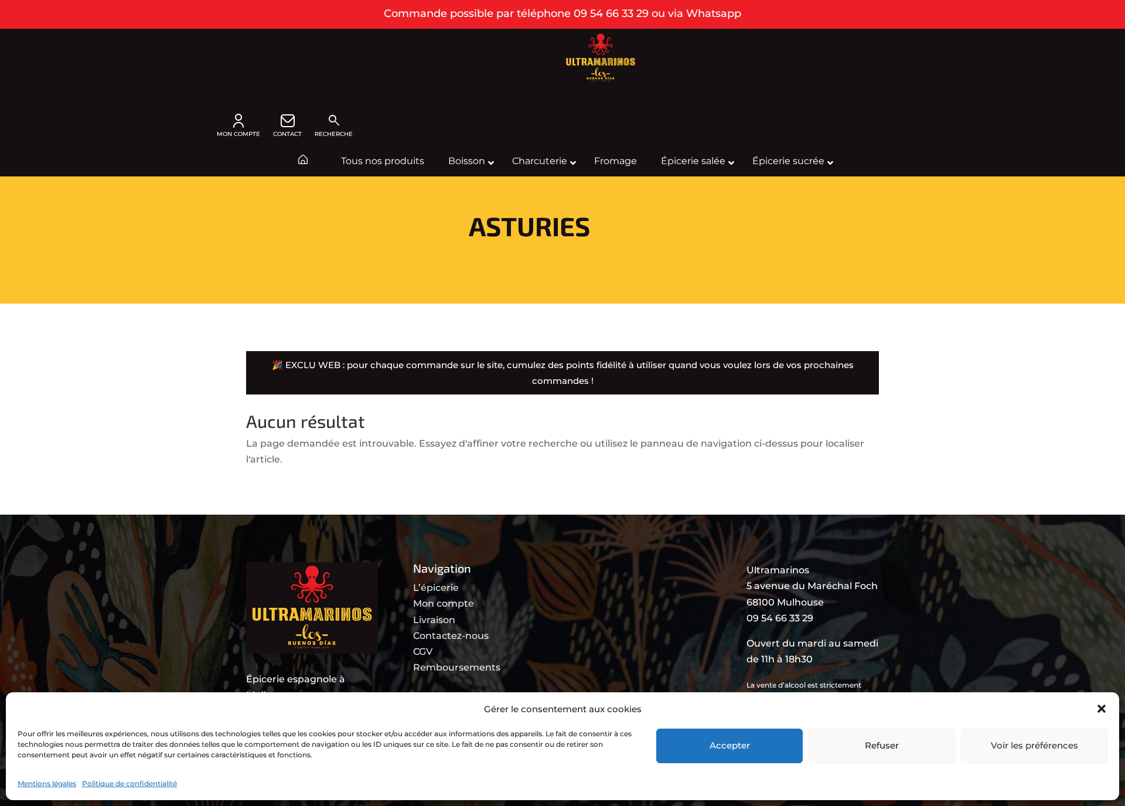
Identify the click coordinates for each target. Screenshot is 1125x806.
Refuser (882, 745)
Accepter (730, 745)
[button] (1101, 709)
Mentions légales (47, 783)
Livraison (434, 619)
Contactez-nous (451, 635)
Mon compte (443, 603)
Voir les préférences (1034, 745)
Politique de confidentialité (129, 783)
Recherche (334, 126)
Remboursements (456, 667)
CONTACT (287, 134)
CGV (422, 651)
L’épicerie (436, 587)
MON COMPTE (238, 134)
